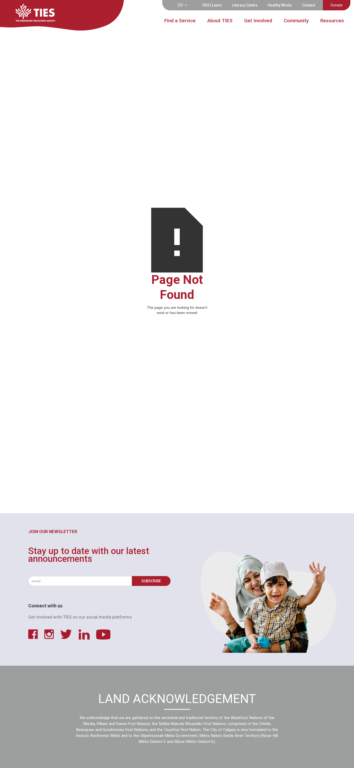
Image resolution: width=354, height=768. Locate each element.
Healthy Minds (280, 5)
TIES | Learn (212, 5)
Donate (337, 5)
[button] (183, 5)
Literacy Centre (244, 5)
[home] (47, 15)
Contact (308, 5)
